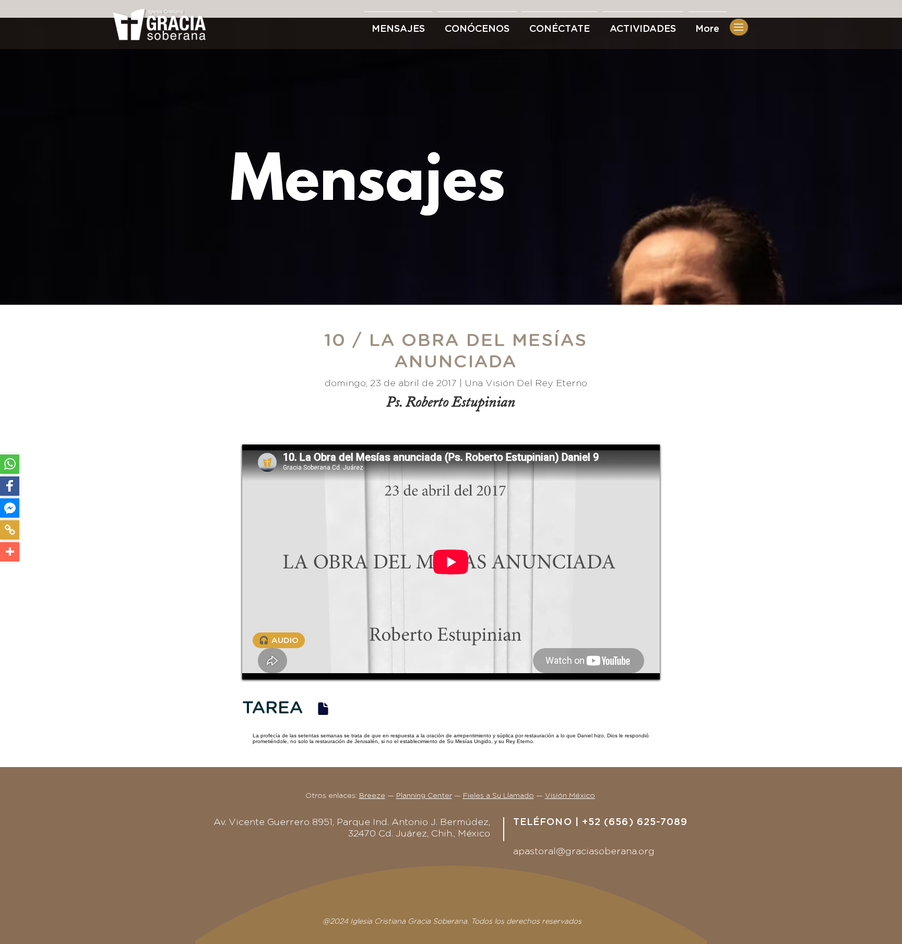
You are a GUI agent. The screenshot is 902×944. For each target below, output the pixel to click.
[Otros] (9, 551)
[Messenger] (9, 508)
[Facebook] (9, 486)
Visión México (570, 795)
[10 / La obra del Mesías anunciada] (323, 708)
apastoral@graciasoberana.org (584, 851)
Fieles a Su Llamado (498, 795)
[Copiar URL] (9, 530)
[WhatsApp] (9, 464)
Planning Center (424, 795)
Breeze (372, 795)
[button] (559, 24)
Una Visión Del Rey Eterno (526, 383)
